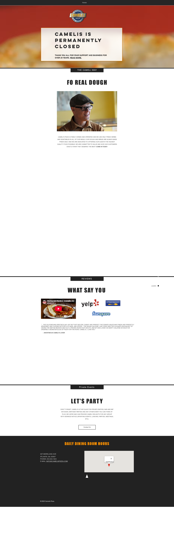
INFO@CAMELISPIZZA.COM (57, 461)
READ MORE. (76, 58)
